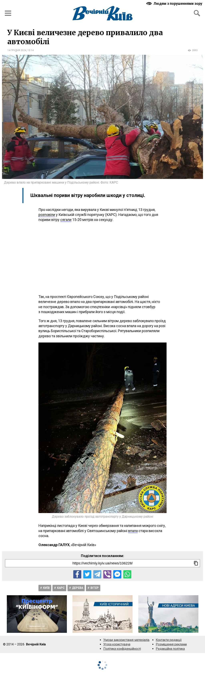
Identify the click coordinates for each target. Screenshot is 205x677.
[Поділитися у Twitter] (87, 574)
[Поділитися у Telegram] (97, 574)
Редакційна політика (170, 649)
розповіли (46, 215)
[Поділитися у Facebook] (77, 574)
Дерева (77, 587)
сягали (65, 220)
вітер (94, 587)
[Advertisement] (102, 258)
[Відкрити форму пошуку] (197, 13)
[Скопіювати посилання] (196, 563)
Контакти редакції (169, 640)
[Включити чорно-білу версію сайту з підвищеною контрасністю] (174, 3)
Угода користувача (116, 644)
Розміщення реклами (171, 644)
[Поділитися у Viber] (107, 574)
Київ (46, 587)
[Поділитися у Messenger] (117, 574)
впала (133, 531)
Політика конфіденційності (122, 649)
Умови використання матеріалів (126, 640)
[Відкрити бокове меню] (8, 13)
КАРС (61, 587)
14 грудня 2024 (16, 50)
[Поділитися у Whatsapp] (127, 574)
